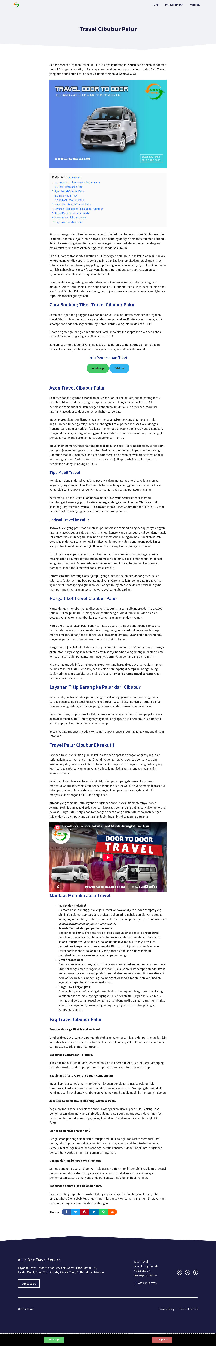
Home (155, 4)
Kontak (195, 4)
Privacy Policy (166, 1309)
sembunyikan (73, 177)
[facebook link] (195, 1272)
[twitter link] (187, 1272)
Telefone (119, 368)
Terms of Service (188, 1309)
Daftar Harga (174, 4)
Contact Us (29, 1284)
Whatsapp (98, 368)
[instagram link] (179, 1272)
